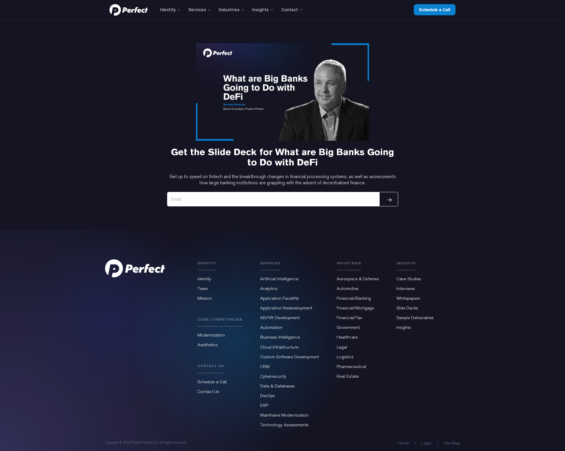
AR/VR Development (280, 317)
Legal (342, 347)
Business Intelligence (280, 337)
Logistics (345, 356)
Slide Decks (407, 308)
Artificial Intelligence (279, 278)
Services (197, 9)
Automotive (347, 288)
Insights (260, 9)
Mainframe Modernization (284, 415)
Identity (168, 9)
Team (202, 288)
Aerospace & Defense (358, 278)
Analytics (268, 288)
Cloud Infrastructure (279, 347)
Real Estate (348, 376)
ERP (264, 405)
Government (348, 327)
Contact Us (208, 391)
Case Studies (408, 278)
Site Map (451, 443)
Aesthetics (207, 344)
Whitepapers (408, 298)
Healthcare (347, 337)
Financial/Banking (354, 298)
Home (403, 443)
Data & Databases (277, 386)
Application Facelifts (279, 298)
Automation (271, 327)
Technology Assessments (284, 424)
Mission (204, 298)
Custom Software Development (289, 356)
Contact (289, 9)
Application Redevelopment (286, 308)
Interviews (405, 288)
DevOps (267, 395)
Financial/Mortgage (355, 308)
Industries (229, 9)
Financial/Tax (349, 317)
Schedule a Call (434, 9)
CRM (265, 366)
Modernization (211, 335)
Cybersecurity (273, 376)
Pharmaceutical (351, 366)
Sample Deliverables (415, 317)
